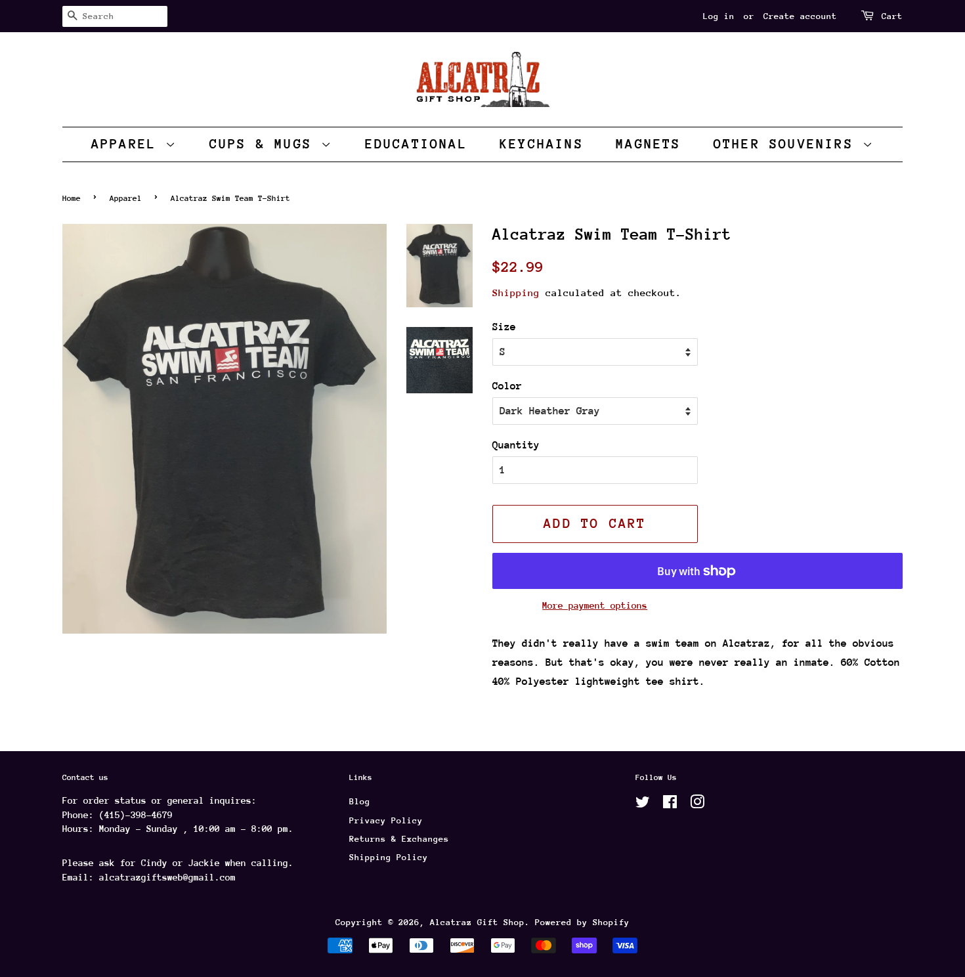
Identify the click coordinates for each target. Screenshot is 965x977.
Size (504, 327)
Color (507, 386)
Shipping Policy (388, 857)
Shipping (516, 292)
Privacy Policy (386, 820)
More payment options (594, 605)
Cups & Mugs (265, 144)
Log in (719, 16)
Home (71, 198)
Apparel (128, 144)
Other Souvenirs (788, 144)
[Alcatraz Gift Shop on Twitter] (642, 805)
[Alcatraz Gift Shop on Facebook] (669, 805)
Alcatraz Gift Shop (477, 922)
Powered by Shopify (582, 922)
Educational (416, 144)
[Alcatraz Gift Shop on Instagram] (697, 805)
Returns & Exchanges (399, 839)
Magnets (648, 144)
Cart (892, 16)
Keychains (542, 144)
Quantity (516, 445)
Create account (800, 16)
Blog (359, 801)
